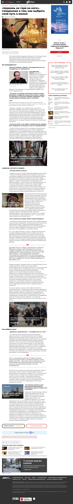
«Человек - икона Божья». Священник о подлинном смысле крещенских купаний (26, 157)
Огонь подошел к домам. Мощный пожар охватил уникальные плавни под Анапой (59, 72)
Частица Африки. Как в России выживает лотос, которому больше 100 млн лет (62, 98)
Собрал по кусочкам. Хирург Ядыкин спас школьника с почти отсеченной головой (62, 122)
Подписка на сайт (16, 479)
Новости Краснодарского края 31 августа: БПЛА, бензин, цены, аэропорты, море (59, 66)
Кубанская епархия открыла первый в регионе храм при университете (37, 453)
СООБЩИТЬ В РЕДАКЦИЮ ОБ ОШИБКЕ (54, 479)
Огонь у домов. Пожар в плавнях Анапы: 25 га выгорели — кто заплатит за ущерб (59, 78)
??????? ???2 (51, 127)
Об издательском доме (17, 477)
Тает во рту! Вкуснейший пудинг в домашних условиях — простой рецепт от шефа (62, 117)
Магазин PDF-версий (42, 477)
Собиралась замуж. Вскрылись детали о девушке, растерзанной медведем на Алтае (61, 108)
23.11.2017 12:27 (5, 5)
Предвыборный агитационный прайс (36, 479)
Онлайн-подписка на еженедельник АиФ (57, 477)
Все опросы (59, 55)
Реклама (34, 477)
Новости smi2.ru (6, 473)
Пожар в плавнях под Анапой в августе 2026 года (59, 89)
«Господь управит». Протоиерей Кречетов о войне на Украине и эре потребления (27, 319)
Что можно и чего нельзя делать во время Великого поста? (38, 448)
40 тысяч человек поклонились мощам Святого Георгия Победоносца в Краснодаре (15, 453)
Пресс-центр (27, 477)
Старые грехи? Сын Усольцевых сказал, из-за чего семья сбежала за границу (62, 103)
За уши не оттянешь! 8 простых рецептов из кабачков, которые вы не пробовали (62, 112)
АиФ (12, 49)
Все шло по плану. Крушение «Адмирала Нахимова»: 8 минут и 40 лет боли (59, 84)
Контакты (24, 479)
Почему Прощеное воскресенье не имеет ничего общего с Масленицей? (15, 448)
